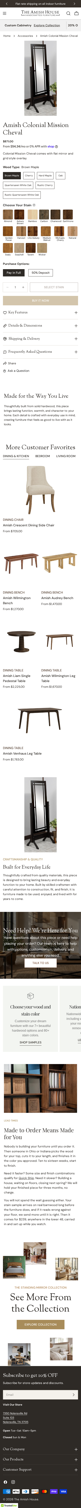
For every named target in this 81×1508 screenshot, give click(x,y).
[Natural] (72, 231)
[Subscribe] (73, 1395)
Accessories (25, 36)
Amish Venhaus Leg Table (22, 753)
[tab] (16, 456)
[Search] (68, 13)
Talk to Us (40, 963)
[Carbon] (44, 214)
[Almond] (8, 214)
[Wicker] (42, 248)
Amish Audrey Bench (57, 598)
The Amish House (26, 1499)
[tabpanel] (40, 614)
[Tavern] (31, 248)
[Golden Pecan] (8, 231)
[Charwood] (55, 214)
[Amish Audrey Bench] (59, 562)
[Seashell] (19, 248)
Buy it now (40, 301)
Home (7, 36)
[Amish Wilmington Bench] (21, 562)
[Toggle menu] (4, 13)
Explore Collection (47, 25)
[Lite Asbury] (33, 231)
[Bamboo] (33, 214)
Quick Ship (26, 1178)
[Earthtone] (68, 214)
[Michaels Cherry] (59, 231)
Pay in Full (14, 273)
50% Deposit (41, 273)
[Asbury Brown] (19, 214)
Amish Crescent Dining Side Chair (28, 525)
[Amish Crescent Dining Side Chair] (40, 490)
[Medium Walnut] (46, 231)
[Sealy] (8, 248)
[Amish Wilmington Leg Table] (59, 640)
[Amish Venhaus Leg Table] (40, 718)
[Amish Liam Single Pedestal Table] (21, 640)
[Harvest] (21, 231)
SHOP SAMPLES (30, 1042)
